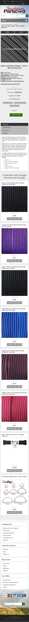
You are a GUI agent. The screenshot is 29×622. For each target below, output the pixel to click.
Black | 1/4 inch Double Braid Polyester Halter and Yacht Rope (13, 183)
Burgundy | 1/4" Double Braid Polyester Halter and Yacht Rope (13, 351)
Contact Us (6, 130)
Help (4, 552)
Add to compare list (20, 102)
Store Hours (6, 530)
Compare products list (9, 584)
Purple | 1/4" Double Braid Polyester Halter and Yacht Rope (14, 225)
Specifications (7, 127)
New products (7, 580)
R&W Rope (18, 92)
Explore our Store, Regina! (10, 528)
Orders (5, 566)
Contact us (6, 554)
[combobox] (12, 16)
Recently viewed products (10, 582)
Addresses (6, 568)
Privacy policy (7, 535)
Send (23, 604)
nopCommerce (17, 616)
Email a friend (15, 105)
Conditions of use (8, 537)
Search (27, 16)
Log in (9, 3)
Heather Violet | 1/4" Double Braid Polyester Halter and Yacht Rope (14, 393)
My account (6, 563)
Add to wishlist (8, 102)
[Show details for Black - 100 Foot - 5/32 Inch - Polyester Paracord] (14, 451)
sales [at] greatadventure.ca (19, 1)
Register (5, 3)
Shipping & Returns (8, 533)
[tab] (14, 124)
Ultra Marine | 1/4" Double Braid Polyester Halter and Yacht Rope (14, 309)
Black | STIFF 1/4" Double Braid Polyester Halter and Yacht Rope (14, 267)
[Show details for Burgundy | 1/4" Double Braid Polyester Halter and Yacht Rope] (14, 367)
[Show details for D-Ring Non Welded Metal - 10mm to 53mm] (14, 493)
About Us (5, 540)
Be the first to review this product (14, 89)
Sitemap (5, 549)
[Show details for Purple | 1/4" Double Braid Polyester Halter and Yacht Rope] (14, 241)
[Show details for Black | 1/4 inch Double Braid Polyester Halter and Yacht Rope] (14, 199)
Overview (5, 124)
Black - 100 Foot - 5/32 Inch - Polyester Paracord (13, 435)
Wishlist (5, 570)
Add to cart (16, 115)
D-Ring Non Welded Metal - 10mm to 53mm (14, 476)
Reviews (5, 133)
